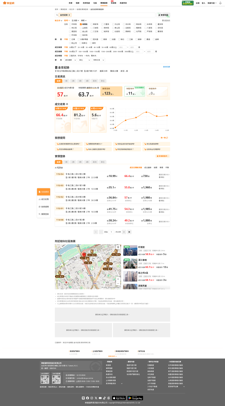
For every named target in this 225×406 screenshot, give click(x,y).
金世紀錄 (63, 67)
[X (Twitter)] (96, 398)
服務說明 (70, 387)
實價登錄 (63, 9)
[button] (84, 255)
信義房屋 (150, 365)
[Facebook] (87, 398)
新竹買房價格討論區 (175, 371)
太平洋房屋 (151, 383)
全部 (58, 81)
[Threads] (108, 398)
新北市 (71, 9)
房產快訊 (109, 374)
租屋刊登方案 (132, 368)
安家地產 (150, 389)
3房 (80, 81)
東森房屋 (150, 371)
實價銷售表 (163, 156)
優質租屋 (109, 368)
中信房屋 (150, 374)
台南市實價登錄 (120, 357)
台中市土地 (96, 357)
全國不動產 (151, 380)
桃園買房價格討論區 (175, 374)
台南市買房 (73, 357)
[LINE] (83, 398)
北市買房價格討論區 (175, 365)
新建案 (108, 365)
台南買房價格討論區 (175, 380)
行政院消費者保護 (92, 387)
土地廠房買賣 (111, 380)
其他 (95, 81)
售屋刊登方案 (132, 365)
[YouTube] (100, 398)
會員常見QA (52, 387)
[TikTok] (104, 398)
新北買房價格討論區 (175, 368)
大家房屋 (150, 368)
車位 (103, 81)
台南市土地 (96, 354)
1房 (66, 81)
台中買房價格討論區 (175, 377)
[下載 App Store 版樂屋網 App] (119, 398)
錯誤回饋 (166, 67)
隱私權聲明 (80, 387)
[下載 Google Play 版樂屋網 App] (135, 398)
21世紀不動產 (152, 386)
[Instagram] (91, 398)
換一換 (163, 138)
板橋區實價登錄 (82, 9)
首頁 (56, 9)
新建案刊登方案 (132, 371)
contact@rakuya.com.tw (85, 378)
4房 (87, 81)
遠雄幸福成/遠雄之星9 (146, 354)
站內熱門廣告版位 (133, 374)
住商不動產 (151, 377)
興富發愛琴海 (143, 357)
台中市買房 (73, 354)
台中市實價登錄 (120, 354)
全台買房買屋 (111, 377)
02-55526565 (81, 375)
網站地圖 (62, 387)
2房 (73, 81)
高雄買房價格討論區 (175, 383)
